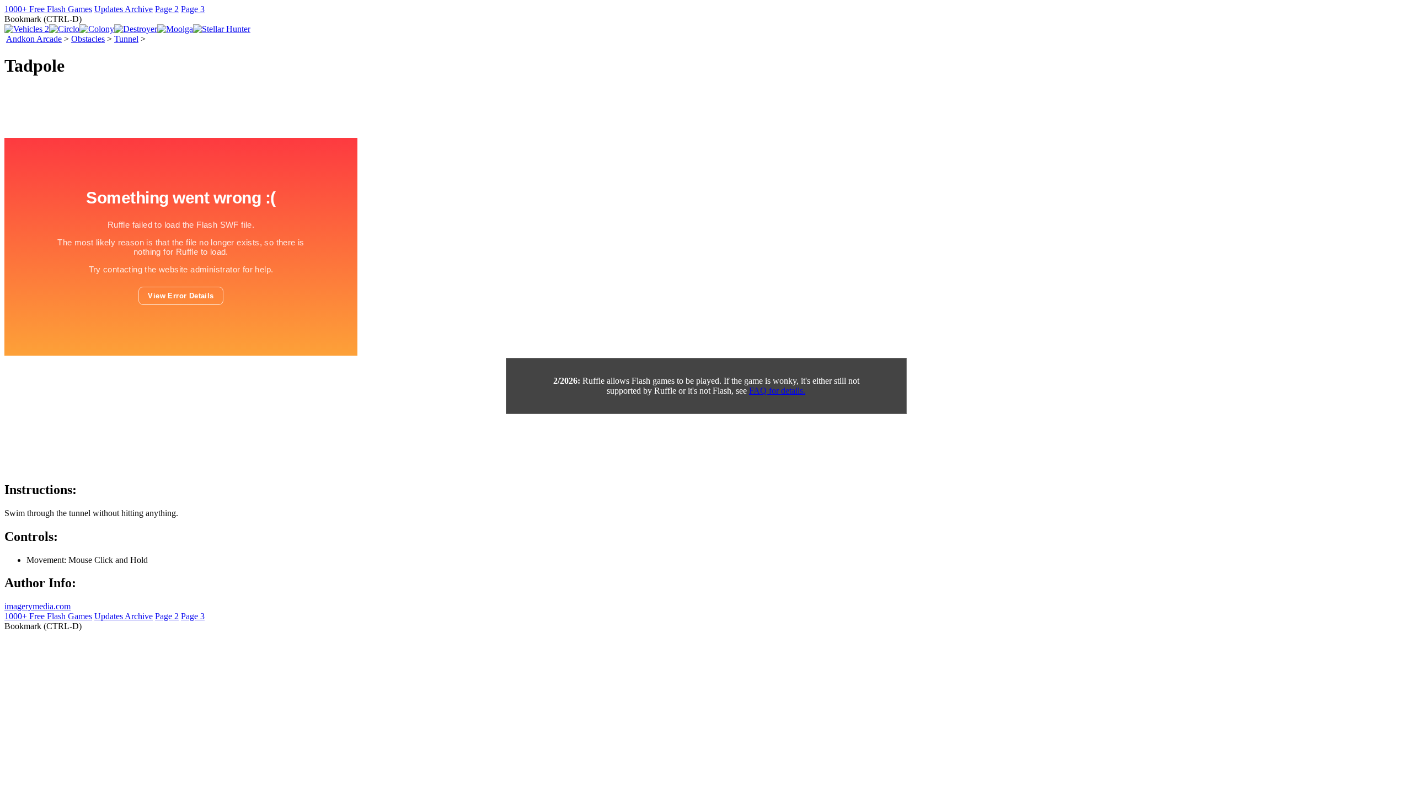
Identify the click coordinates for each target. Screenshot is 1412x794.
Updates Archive (123, 9)
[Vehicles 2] (26, 29)
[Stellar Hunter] (221, 29)
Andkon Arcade (34, 39)
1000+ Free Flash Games (48, 9)
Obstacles (88, 39)
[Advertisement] (205, 444)
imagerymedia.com (37, 606)
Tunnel (126, 39)
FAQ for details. (777, 390)
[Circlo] (64, 29)
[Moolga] (175, 29)
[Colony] (96, 29)
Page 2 (167, 9)
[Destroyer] (135, 29)
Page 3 (193, 9)
